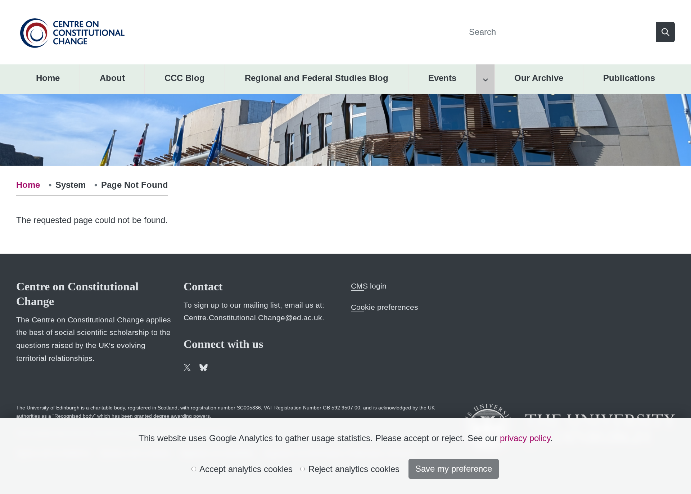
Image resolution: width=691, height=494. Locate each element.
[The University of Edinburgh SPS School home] (72, 31)
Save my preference (453, 468)
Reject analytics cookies (352, 469)
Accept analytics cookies (245, 469)
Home (28, 185)
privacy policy (525, 438)
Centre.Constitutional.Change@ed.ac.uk (253, 317)
